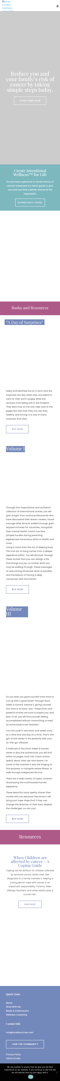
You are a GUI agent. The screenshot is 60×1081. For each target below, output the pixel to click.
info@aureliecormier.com (19, 1032)
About (9, 1002)
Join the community (25, 1044)
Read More (30, 904)
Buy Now (17, 429)
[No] (56, 1072)
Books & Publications (17, 1010)
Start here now (30, 100)
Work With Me (13, 1006)
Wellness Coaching (16, 1014)
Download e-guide (30, 202)
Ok (30, 1077)
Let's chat (30, 969)
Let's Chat (18, 278)
